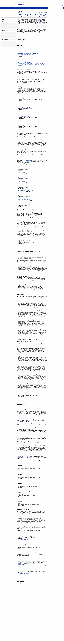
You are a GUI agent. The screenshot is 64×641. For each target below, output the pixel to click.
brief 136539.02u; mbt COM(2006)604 (24, 107)
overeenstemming (40, 441)
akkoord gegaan (36, 530)
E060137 (43, 411)
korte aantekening (21, 98)
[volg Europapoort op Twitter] (61, 6)
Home (41, 0)
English (62, 0)
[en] (18, 394)
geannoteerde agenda (21, 421)
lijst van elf (39, 19)
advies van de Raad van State (30, 239)
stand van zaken (34, 460)
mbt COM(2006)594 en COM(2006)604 (24, 111)
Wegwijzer (44, 0)
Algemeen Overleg (24, 142)
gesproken (20, 413)
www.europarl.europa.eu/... (23, 539)
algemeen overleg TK (21, 163)
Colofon (58, 0)
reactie (37, 26)
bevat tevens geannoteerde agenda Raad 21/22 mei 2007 (28, 490)
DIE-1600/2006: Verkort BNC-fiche (24, 245)
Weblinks (52, 0)
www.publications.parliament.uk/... (25, 567)
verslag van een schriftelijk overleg (24, 168)
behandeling (30, 554)
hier (25, 158)
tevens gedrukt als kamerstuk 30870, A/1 (25, 389)
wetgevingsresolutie (26, 513)
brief (32, 79)
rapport (21, 563)
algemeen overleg (41, 136)
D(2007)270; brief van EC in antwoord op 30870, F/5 (27, 102)
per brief (40, 22)
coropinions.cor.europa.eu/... (24, 578)
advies (21, 82)
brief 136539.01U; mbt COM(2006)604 (24, 116)
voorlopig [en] (20, 481)
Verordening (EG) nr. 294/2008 (22, 456)
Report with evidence (21, 564)
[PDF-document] (29, 463)
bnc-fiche (19, 241)
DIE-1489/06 (20, 503)
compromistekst (42, 436)
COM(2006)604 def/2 (20, 49)
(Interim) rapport (38, 561)
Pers (55, 0)
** (21, 12)
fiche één (21, 212)
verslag (22, 423)
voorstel (20, 253)
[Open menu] (10, 8)
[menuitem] (5, 8)
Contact (49, 0)
